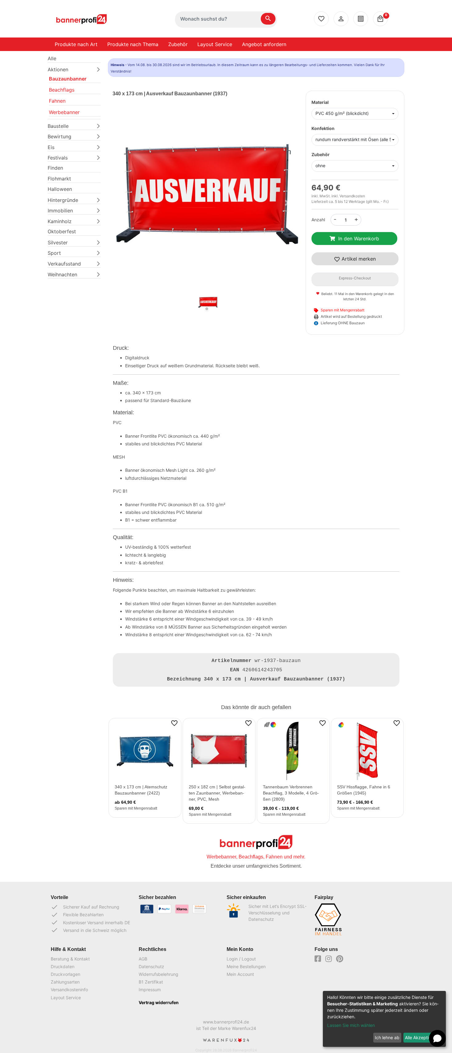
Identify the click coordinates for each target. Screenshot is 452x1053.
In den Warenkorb (358, 238)
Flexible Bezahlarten (77, 914)
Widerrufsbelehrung (158, 974)
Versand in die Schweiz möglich (88, 930)
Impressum (150, 989)
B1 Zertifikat (151, 981)
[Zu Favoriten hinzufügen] (174, 722)
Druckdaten (62, 966)
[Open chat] (437, 1038)
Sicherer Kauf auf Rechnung (85, 907)
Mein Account (240, 974)
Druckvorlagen (65, 974)
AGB (143, 958)
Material (320, 102)
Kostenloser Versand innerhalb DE (90, 922)
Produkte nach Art (76, 44)
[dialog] (384, 1019)
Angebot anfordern (264, 44)
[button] (127, 202)
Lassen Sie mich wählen (351, 1025)
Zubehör (178, 44)
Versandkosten (352, 196)
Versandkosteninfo (69, 989)
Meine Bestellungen (246, 966)
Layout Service (214, 44)
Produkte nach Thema (132, 44)
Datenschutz (151, 966)
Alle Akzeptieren (421, 1037)
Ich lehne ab (387, 1037)
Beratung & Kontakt (70, 958)
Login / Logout (241, 958)
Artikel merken (358, 259)
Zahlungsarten (65, 981)
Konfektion (323, 128)
